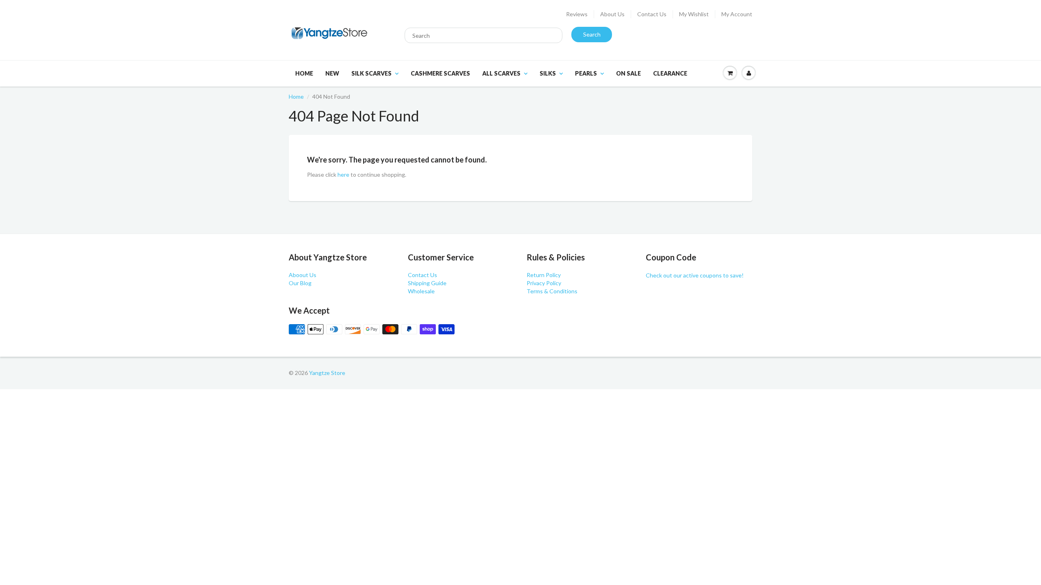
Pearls (586, 73)
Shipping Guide (427, 283)
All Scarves (501, 73)
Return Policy (544, 274)
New (332, 73)
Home (304, 73)
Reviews (577, 14)
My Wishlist (694, 14)
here (343, 174)
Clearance (670, 73)
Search (592, 34)
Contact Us (651, 14)
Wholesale (421, 291)
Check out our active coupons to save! (695, 275)
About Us (612, 14)
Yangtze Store (327, 372)
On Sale (628, 73)
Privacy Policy (544, 283)
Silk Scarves (371, 73)
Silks (548, 73)
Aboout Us (302, 274)
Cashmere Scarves (440, 73)
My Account (736, 14)
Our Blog (300, 283)
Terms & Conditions (552, 291)
